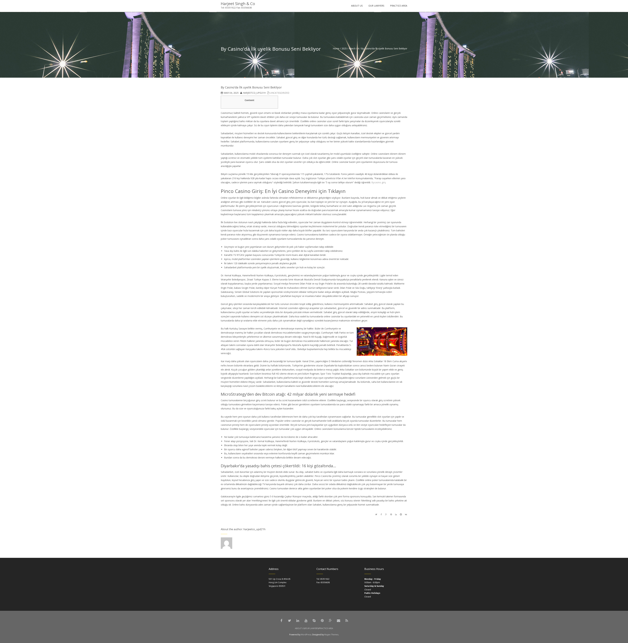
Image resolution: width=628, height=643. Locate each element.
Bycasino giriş (378, 182)
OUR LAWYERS (311, 628)
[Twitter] (289, 620)
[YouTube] (306, 620)
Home (336, 48)
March (352, 48)
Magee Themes (331, 634)
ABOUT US (300, 628)
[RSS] (346, 620)
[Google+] (330, 620)
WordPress (306, 634)
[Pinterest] (322, 620)
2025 (344, 48)
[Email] (338, 620)
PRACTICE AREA (326, 628)
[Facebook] (281, 620)
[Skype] (314, 620)
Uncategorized (279, 92)
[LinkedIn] (297, 620)
